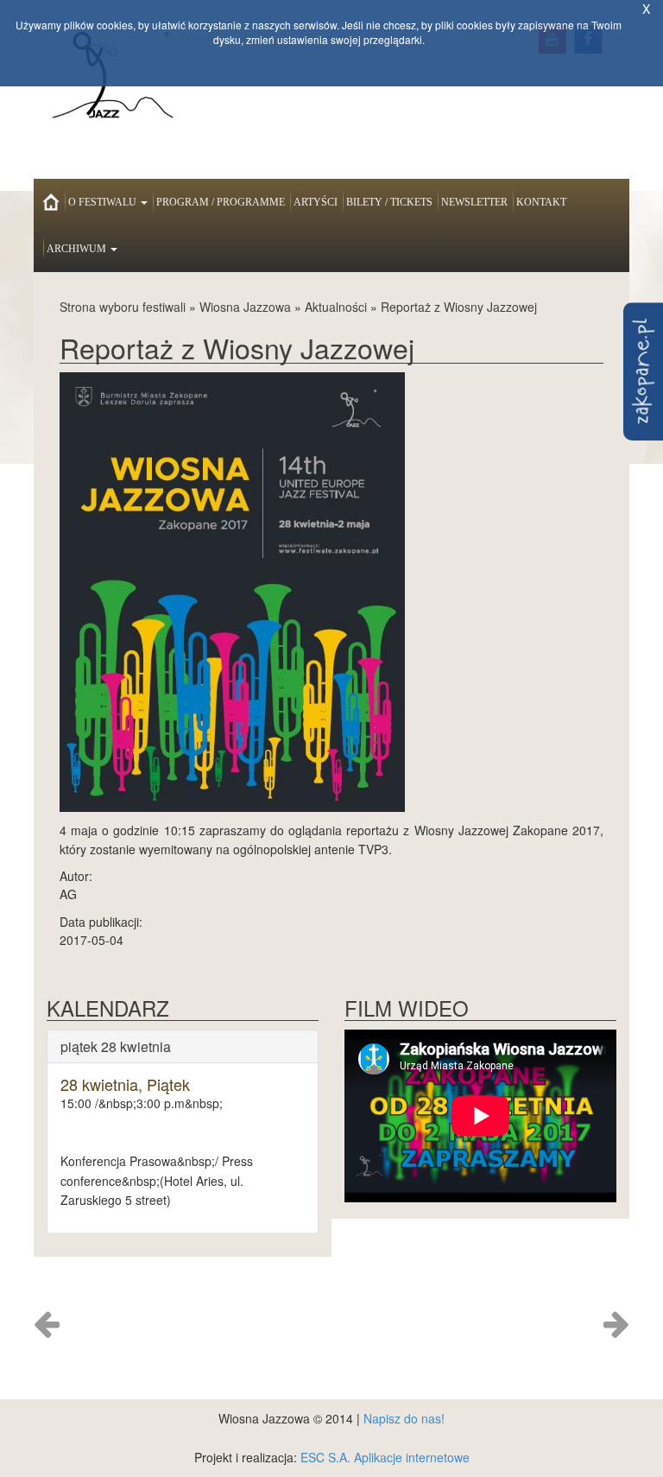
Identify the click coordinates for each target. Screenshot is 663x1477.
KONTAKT (541, 202)
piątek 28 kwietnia (115, 1046)
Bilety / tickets (389, 202)
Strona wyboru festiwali (123, 306)
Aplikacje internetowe (412, 1457)
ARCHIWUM (78, 249)
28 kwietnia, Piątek (125, 1084)
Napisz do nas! (404, 1418)
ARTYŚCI (316, 202)
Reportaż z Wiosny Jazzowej (459, 306)
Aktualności (336, 306)
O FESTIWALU (103, 202)
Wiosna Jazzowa (245, 306)
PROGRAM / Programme (220, 202)
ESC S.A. (325, 1457)
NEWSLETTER (474, 202)
